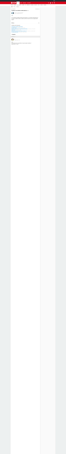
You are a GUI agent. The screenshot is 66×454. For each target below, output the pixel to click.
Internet (17, 6)
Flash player (13, 29)
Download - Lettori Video (21, 27)
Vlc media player (14, 27)
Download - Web (18, 29)
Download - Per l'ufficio (31, 28)
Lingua (54, 0)
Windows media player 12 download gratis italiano (19, 28)
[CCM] (13, 3)
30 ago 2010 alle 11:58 (19, 13)
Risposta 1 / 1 (13, 36)
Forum (14, 6)
